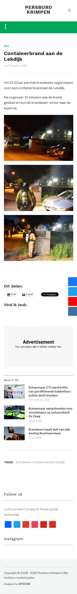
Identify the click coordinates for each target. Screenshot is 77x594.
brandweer (23, 462)
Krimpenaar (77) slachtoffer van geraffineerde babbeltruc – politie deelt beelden (51, 391)
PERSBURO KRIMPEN (38, 9)
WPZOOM (24, 584)
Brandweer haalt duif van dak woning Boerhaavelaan (49, 431)
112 (6, 46)
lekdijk (60, 462)
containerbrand (43, 462)
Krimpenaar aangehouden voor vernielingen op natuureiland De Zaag (51, 412)
